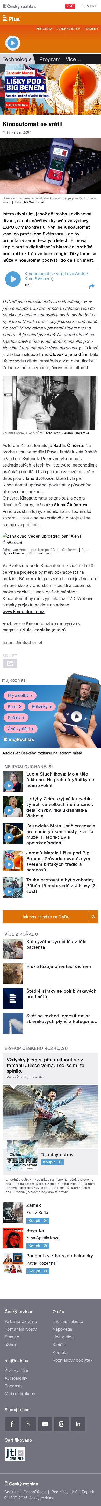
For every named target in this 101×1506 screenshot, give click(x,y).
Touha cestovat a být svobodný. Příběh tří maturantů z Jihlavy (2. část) (61, 885)
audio (58, 630)
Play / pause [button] (13, 279)
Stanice (12, 1337)
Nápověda (62, 1329)
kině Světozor (40, 478)
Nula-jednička (36, 630)
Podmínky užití (64, 1492)
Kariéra (59, 1344)
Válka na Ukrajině (21, 1321)
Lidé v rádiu (64, 1337)
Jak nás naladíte (68, 1321)
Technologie (17, 59)
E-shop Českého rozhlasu (36, 1048)
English (88, 1492)
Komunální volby (21, 1329)
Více (73, 59)
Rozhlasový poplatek (72, 1360)
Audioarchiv (68, 29)
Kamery (91, 29)
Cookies (11, 1492)
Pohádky (40, 706)
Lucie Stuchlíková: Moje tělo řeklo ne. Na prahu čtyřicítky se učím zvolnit (60, 779)
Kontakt (60, 1352)
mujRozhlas (14, 680)
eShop (11, 1344)
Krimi (12, 706)
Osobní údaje (35, 1492)
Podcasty (14, 1386)
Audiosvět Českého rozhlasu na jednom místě (42, 753)
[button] (91, 286)
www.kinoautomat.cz (24, 611)
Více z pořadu (21, 934)
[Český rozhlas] (19, 6)
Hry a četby (18, 695)
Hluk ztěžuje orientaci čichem (58, 966)
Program (44, 29)
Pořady (14, 717)
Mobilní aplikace (20, 1393)
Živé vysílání (19, 728)
